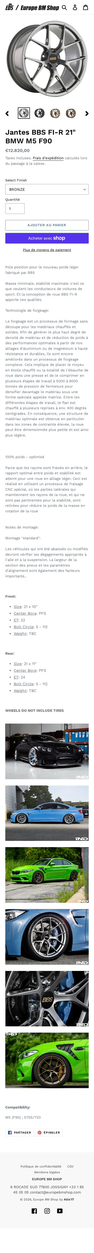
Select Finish (16, 180)
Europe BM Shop (45, 1199)
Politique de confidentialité (41, 1166)
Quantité (12, 199)
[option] (24, 113)
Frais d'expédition (48, 158)
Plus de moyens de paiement (47, 250)
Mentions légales (47, 1172)
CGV (70, 1166)
